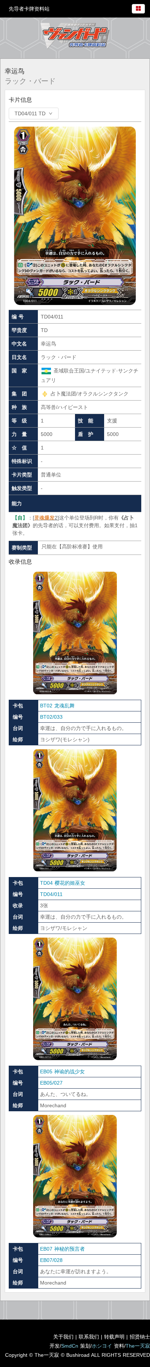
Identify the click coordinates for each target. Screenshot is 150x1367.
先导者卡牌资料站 (29, 9)
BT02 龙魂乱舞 (57, 705)
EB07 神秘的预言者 (62, 1249)
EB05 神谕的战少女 (62, 1071)
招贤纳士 (140, 1337)
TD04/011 (51, 894)
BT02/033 (51, 717)
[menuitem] (138, 7)
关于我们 (63, 1337)
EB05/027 (51, 1083)
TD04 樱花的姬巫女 (62, 883)
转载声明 (114, 1337)
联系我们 (89, 1337)
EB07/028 (51, 1260)
